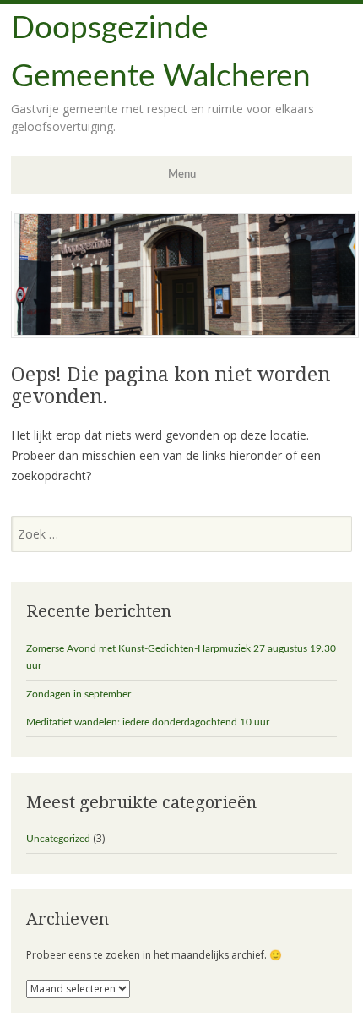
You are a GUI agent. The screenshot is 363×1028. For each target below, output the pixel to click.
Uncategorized (58, 839)
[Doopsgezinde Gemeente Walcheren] (185, 334)
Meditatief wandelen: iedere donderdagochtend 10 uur (147, 722)
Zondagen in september (78, 694)
